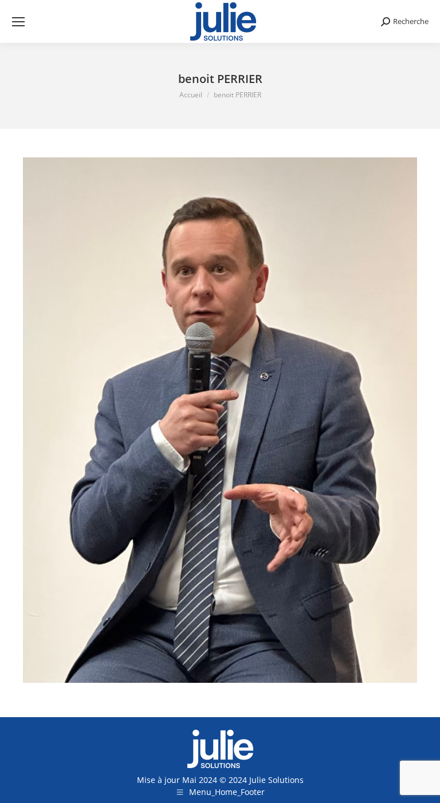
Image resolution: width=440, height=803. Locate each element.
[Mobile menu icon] (18, 22)
